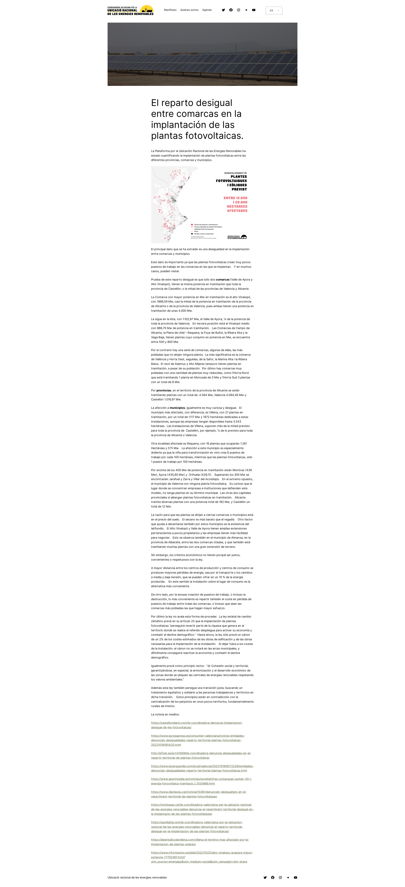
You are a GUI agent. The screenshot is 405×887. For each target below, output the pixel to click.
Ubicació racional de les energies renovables (137, 877)
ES (271, 10)
